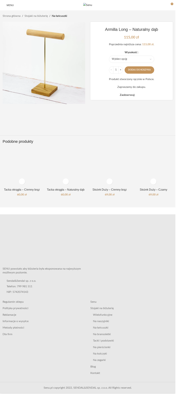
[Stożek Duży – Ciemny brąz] (109, 167)
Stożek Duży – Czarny (153, 189)
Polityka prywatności (15, 308)
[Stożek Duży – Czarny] (153, 167)
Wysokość (131, 52)
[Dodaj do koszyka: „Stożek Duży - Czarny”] (153, 181)
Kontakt (95, 373)
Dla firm (7, 334)
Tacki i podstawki (103, 340)
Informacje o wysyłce (16, 321)
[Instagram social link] (141, 95)
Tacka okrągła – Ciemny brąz (22, 189)
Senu (93, 301)
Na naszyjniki (101, 321)
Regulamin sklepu (13, 301)
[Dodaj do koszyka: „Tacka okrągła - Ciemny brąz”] (22, 181)
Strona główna (12, 16)
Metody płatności (13, 327)
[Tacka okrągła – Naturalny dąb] (65, 167)
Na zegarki (99, 360)
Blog (93, 366)
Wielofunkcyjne (102, 314)
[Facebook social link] (137, 95)
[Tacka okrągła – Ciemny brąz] (22, 167)
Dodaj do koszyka (139, 70)
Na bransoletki (102, 334)
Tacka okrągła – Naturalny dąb (65, 189)
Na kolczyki (100, 353)
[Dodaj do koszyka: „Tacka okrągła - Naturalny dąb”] (66, 181)
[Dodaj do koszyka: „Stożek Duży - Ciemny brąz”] (110, 181)
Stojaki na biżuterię (36, 16)
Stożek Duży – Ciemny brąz (109, 189)
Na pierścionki (101, 347)
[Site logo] (87, 5)
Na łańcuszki (59, 16)
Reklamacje (9, 314)
